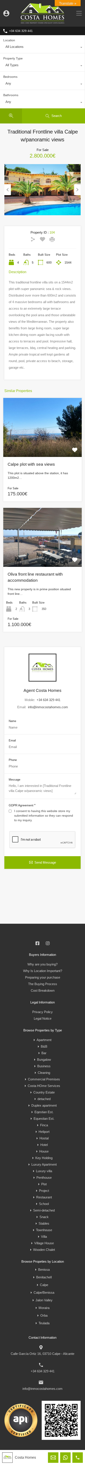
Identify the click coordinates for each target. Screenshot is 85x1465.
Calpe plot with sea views (31, 464)
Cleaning (44, 1072)
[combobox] (42, 48)
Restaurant (44, 1197)
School (44, 1204)
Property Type (13, 58)
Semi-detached (44, 1210)
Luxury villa (44, 1171)
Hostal (44, 1138)
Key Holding (44, 1158)
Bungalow (44, 1059)
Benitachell (44, 1277)
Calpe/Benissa (44, 1292)
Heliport (44, 1131)
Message (14, 779)
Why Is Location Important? (42, 971)
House (44, 1151)
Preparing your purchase (42, 977)
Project (44, 1190)
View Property (42, 445)
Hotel (44, 1145)
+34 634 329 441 (21, 31)
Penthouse (44, 1177)
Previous (7, 189)
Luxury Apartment (44, 1164)
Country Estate (44, 1092)
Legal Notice (42, 1018)
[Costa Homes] (42, 21)
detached (44, 1099)
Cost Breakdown (42, 990)
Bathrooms (10, 95)
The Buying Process (42, 984)
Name (12, 721)
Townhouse (44, 1230)
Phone (13, 760)
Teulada (44, 1323)
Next (77, 189)
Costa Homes (25, 1457)
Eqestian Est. (43, 1112)
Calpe (44, 1284)
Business (44, 1066)
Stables (44, 1223)
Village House (44, 1243)
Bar (43, 1053)
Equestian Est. (44, 1118)
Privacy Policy (42, 1012)
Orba (44, 1315)
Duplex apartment (44, 1105)
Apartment (44, 1040)
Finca (44, 1125)
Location (9, 40)
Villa (44, 1236)
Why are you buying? (42, 964)
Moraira (44, 1307)
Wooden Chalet (44, 1249)
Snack (44, 1217)
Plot (44, 1184)
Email (12, 740)
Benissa (44, 1269)
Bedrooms (10, 76)
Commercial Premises (44, 1079)
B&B (44, 1046)
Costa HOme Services (44, 1086)
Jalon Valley (44, 1300)
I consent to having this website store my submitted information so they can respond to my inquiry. (43, 815)
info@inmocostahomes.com (48, 707)
